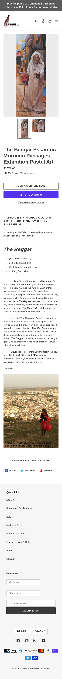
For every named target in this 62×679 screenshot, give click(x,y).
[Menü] (56, 20)
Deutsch (22, 630)
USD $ (39, 630)
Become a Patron (15, 533)
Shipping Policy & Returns (19, 542)
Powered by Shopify (41, 668)
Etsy (8, 516)
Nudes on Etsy (14, 525)
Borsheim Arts (26, 668)
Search (10, 499)
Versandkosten (27, 173)
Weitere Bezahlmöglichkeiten (31, 202)
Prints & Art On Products (19, 508)
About (9, 550)
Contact (10, 558)
